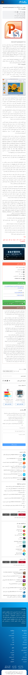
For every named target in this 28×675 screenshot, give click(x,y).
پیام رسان (25, 657)
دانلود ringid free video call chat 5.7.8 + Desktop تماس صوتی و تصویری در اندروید (13, 470)
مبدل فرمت (24, 637)
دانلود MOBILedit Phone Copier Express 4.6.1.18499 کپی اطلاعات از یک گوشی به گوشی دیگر (12, 596)
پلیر (26, 655)
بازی (13, 640)
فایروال (12, 659)
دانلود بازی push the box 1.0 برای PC (15, 583)
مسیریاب (25, 661)
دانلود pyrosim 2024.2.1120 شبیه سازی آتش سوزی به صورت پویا (12, 576)
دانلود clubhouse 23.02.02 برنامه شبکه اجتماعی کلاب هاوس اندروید (12, 478)
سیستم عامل (24, 650)
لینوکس (25, 652)
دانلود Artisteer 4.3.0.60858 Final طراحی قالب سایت (15, 488)
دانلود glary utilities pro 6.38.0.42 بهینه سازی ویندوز (12, 591)
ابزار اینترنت (24, 644)
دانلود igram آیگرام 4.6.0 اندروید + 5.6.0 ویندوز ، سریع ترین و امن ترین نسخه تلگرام (12, 467)
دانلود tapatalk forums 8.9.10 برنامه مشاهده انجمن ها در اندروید (12, 463)
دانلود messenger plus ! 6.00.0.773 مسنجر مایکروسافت (14, 459)
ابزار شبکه (25, 642)
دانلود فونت (14, 668)
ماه (14, 514)
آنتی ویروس (11, 657)
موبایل (12, 637)
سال (6, 514)
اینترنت (25, 640)
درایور (13, 650)
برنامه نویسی (11, 635)
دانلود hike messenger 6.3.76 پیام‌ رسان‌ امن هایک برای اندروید (13, 474)
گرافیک (12, 655)
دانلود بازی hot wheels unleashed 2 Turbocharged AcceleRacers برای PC (12, 572)
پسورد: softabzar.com (19, 278)
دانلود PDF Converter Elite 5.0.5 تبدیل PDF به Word (15, 486)
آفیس (23, 369)
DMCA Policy (7, 668)
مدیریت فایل (24, 659)
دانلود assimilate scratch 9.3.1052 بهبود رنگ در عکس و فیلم (12, 588)
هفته (22, 514)
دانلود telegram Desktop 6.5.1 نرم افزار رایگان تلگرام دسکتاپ (12, 455)
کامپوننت (12, 652)
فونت (13, 642)
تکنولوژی (12, 661)
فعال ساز (12, 644)
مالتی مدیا (24, 635)
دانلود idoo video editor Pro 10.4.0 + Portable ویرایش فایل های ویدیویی (12, 580)
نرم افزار (20, 369)
